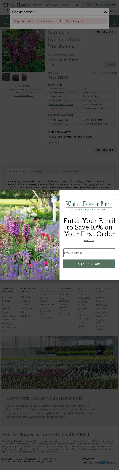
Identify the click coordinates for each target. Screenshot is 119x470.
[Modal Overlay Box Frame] (59, 235)
